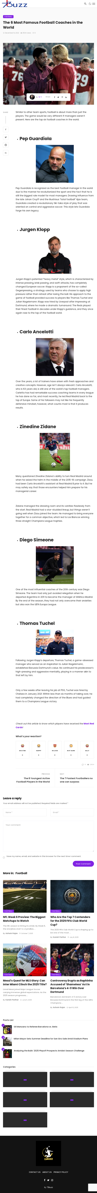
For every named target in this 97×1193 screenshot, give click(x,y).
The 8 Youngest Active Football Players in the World (33, 780)
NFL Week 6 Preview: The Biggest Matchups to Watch (24, 919)
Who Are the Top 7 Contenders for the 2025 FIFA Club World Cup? (70, 920)
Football (8, 17)
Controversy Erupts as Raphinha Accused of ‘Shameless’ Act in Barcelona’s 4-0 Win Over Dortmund (71, 986)
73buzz (50, 1187)
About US (47, 1172)
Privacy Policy (61, 1172)
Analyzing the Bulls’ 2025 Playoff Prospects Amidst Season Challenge (49, 1050)
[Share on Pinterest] (5, 145)
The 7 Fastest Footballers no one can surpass (76, 780)
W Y (40, 97)
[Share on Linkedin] (5, 153)
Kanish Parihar (59, 937)
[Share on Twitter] (5, 138)
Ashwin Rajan (12, 933)
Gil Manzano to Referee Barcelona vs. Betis (35, 1026)
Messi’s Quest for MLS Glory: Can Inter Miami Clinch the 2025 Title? (25, 982)
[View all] (25, 1079)
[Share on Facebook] (5, 130)
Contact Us (34, 1172)
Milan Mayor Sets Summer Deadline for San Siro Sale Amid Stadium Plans (51, 1038)
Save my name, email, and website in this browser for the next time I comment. (44, 856)
